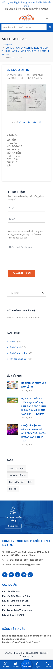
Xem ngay (13, 526)
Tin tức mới (15, 347)
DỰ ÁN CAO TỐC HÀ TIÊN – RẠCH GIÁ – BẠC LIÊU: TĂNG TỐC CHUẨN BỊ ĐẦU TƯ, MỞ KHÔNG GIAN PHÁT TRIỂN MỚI (33, 406)
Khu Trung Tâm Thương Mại (17, 610)
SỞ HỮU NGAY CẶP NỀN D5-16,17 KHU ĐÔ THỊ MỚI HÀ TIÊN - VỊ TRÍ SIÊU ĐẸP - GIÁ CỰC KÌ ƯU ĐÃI (25, 51)
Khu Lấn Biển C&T (11, 591)
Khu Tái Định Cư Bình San (15, 600)
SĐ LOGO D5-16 (18, 70)
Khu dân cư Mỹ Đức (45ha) (16, 605)
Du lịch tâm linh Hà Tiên (20, 482)
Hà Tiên (12, 488)
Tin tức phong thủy (19, 352)
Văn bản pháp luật (18, 358)
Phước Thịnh (15, 74)
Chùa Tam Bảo (16, 468)
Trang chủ (7, 44)
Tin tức (13, 341)
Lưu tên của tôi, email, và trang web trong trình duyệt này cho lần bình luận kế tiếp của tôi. (26, 234)
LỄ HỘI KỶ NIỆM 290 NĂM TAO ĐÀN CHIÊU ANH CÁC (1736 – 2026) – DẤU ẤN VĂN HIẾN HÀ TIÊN (33, 433)
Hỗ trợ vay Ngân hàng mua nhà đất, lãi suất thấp (26, 4)
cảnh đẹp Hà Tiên (17, 475)
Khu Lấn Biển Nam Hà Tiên (16, 596)
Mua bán (5, 666)
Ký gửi (37, 666)
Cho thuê (15, 666)
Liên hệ (48, 666)
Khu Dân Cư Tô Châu (13, 614)
